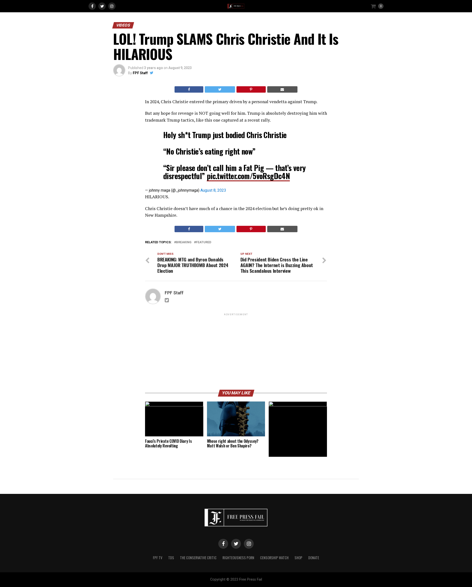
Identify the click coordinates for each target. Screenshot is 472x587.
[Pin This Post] (251, 89)
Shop (298, 557)
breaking (184, 242)
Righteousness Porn (238, 557)
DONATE (313, 557)
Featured (203, 242)
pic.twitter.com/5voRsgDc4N (248, 175)
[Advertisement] (236, 351)
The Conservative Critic (198, 557)
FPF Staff (140, 73)
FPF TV (157, 557)
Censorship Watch (274, 557)
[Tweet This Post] (220, 89)
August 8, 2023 (213, 190)
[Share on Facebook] (189, 89)
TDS (171, 557)
